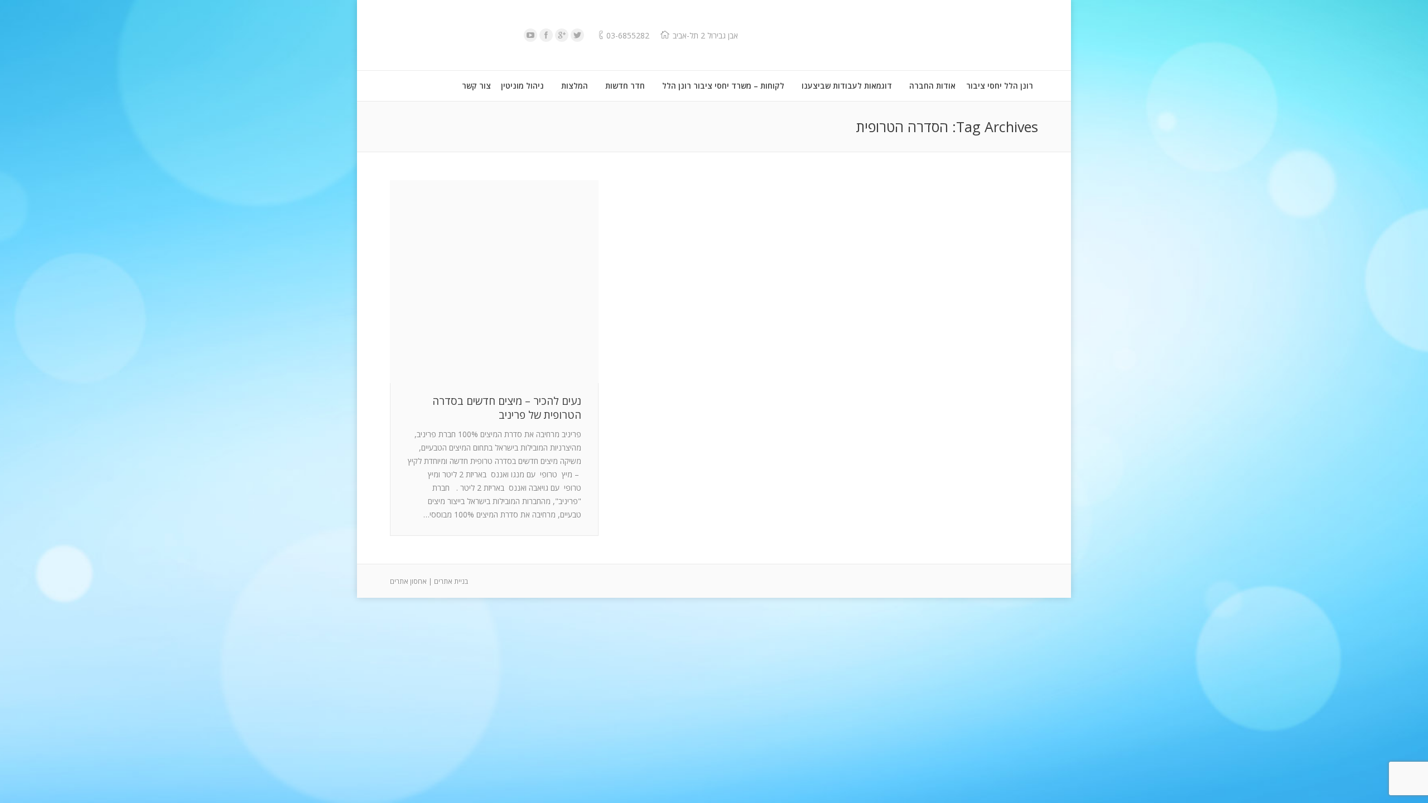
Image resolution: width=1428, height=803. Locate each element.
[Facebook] (546, 35)
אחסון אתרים (408, 581)
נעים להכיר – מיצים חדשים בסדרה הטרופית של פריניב (506, 408)
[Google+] (561, 35)
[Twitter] (577, 35)
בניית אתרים (451, 581)
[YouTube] (530, 35)
